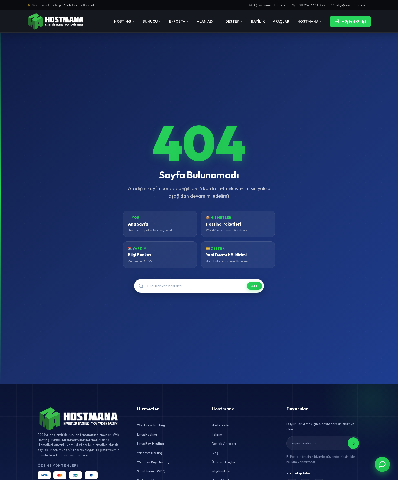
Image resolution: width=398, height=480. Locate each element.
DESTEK (234, 21)
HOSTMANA (309, 21)
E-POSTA (179, 21)
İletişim (217, 434)
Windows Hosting (150, 453)
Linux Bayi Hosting (150, 444)
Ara (254, 286)
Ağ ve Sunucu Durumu (270, 5)
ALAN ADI (207, 21)
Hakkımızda (220, 425)
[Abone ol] (353, 443)
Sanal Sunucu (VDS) (151, 471)
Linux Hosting (147, 434)
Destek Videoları (224, 444)
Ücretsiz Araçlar (224, 462)
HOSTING (124, 21)
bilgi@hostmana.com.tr (353, 5)
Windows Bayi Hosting (153, 462)
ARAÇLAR (281, 21)
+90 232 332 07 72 (311, 5)
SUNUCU (152, 21)
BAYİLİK (258, 21)
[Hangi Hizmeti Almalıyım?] (382, 464)
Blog (215, 453)
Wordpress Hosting (151, 425)
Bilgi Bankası (221, 471)
